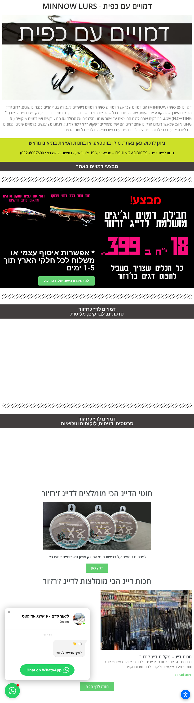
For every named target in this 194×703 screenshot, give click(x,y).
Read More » (183, 675)
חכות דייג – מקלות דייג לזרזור (165, 657)
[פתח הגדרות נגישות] (185, 694)
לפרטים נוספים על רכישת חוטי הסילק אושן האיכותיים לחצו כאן (97, 557)
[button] (90, 213)
